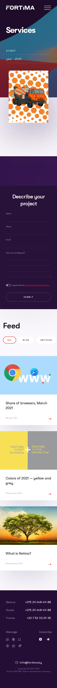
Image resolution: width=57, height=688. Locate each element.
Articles (46, 340)
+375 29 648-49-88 (38, 602)
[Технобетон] (28, 97)
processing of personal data (37, 285)
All (9, 340)
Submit (29, 297)
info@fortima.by (31, 662)
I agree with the (30, 285)
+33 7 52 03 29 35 (39, 618)
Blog (26, 340)
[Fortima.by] (20, 8)
